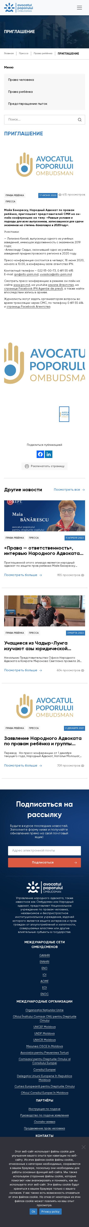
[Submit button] (80, 120)
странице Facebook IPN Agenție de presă (33, 288)
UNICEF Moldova (45, 1026)
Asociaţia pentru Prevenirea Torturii (44, 1052)
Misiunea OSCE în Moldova (44, 1046)
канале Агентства (61, 285)
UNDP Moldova (44, 1033)
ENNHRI (44, 961)
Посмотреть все (67, 489)
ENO (44, 968)
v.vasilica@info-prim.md (56, 274)
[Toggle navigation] (79, 8)
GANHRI (44, 955)
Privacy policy (50, 1211)
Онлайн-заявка (44, 1121)
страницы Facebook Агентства (28, 306)
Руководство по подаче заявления (44, 1115)
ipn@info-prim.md (26, 274)
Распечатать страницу (47, 466)
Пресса (10, 201)
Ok (33, 1211)
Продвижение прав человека (44, 1128)
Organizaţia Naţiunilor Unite (44, 1010)
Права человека (21, 80)
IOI (44, 974)
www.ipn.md (21, 285)
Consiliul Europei (44, 1069)
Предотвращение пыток (27, 104)
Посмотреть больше (20, 575)
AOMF (45, 981)
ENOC (45, 994)
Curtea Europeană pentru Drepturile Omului (44, 1086)
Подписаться (43, 862)
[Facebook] (40, 454)
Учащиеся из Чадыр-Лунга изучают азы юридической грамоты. (35, 646)
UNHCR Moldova (44, 1040)
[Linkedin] (48, 454)
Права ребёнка (15, 195)
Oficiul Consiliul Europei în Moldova (44, 1092)
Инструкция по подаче (44, 1109)
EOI (44, 987)
